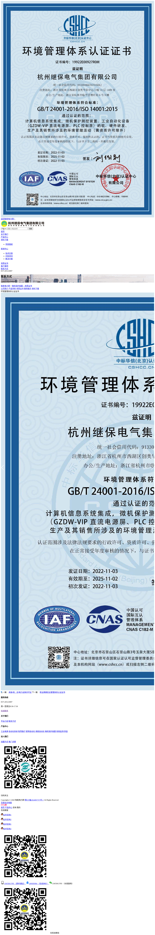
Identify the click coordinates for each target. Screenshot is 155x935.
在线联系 (4, 711)
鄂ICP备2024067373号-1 (34, 800)
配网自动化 (30, 731)
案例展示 (27, 289)
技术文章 (9, 253)
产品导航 (12, 289)
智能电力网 (5, 286)
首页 (3, 232)
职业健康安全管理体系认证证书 (52, 692)
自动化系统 (13, 731)
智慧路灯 (21, 731)
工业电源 (4, 731)
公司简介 (4, 289)
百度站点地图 (6, 803)
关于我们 (4, 234)
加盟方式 (4, 742)
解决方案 (9, 259)
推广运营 (12, 742)
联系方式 (4, 269)
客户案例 (4, 266)
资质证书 (4, 263)
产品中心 (4, 237)
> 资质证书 (27, 286)
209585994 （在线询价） (39, 884)
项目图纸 (9, 244)
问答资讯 (9, 256)
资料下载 (4, 240)
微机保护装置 (17, 286)
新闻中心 (4, 249)
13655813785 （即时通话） (15, 884)
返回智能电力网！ (8, 219)
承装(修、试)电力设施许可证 (20, 692)
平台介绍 (4, 721)
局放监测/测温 (62, 731)
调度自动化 (39, 731)
